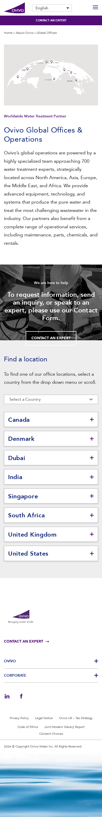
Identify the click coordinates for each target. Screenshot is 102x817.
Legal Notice (44, 718)
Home (8, 33)
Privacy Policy (19, 718)
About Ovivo (24, 33)
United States (28, 553)
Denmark (21, 438)
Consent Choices (51, 734)
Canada (19, 419)
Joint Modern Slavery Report (64, 727)
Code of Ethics (28, 727)
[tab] (51, 419)
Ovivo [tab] (10, 661)
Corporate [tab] (15, 675)
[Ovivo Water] (14, 8)
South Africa (26, 515)
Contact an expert (51, 20)
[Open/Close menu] (95, 8)
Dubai (16, 458)
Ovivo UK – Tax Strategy (76, 718)
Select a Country (25, 399)
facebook (21, 696)
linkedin (7, 696)
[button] (52, 8)
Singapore (23, 496)
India (15, 477)
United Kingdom (32, 534)
